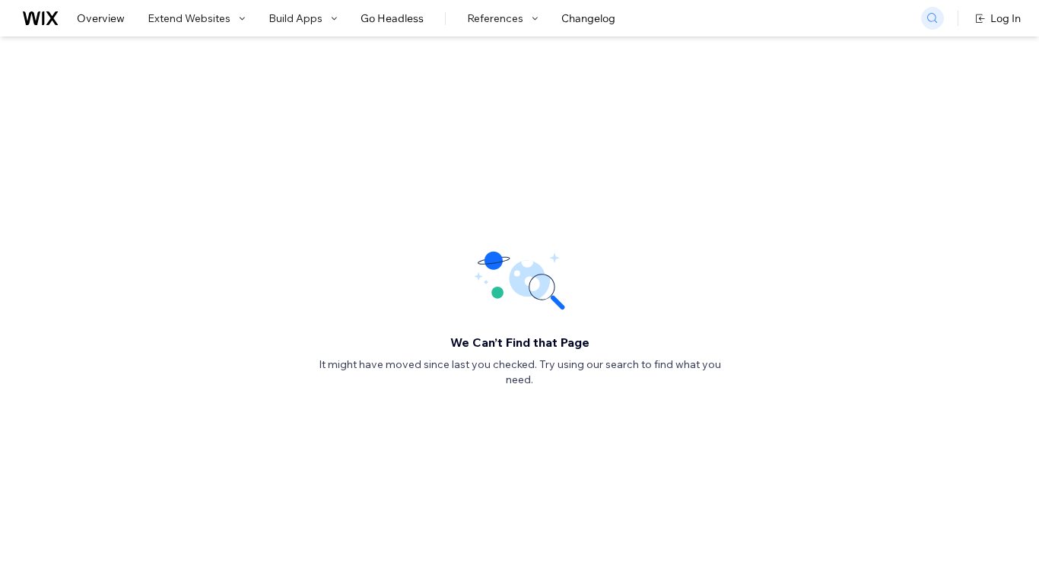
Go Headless (392, 18)
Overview (101, 18)
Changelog (588, 18)
